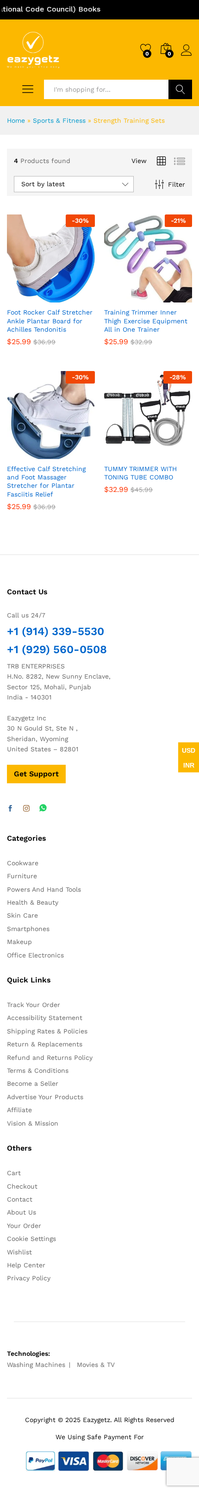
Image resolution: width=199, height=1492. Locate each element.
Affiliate (19, 1110)
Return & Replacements (44, 1044)
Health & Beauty (32, 902)
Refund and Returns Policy (50, 1057)
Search (180, 89)
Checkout (22, 1186)
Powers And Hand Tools (44, 889)
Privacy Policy (28, 1278)
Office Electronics (35, 955)
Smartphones (28, 928)
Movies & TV (96, 1364)
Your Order (24, 1225)
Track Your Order (33, 1004)
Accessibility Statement (44, 1017)
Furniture (22, 876)
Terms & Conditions (37, 1070)
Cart (14, 1173)
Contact (19, 1199)
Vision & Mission (32, 1123)
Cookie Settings (31, 1238)
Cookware (22, 863)
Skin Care (22, 915)
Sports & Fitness (59, 120)
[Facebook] (10, 809)
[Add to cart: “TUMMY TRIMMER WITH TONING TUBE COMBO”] (125, 453)
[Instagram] (26, 809)
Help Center (26, 1265)
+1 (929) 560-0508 (57, 649)
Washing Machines (36, 1364)
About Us (21, 1212)
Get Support (36, 773)
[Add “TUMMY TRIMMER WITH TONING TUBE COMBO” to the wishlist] (168, 453)
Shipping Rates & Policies (47, 1031)
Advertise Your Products (45, 1097)
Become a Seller (32, 1083)
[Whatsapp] (43, 808)
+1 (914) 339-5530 (55, 631)
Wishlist (19, 1252)
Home (16, 120)
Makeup (19, 941)
